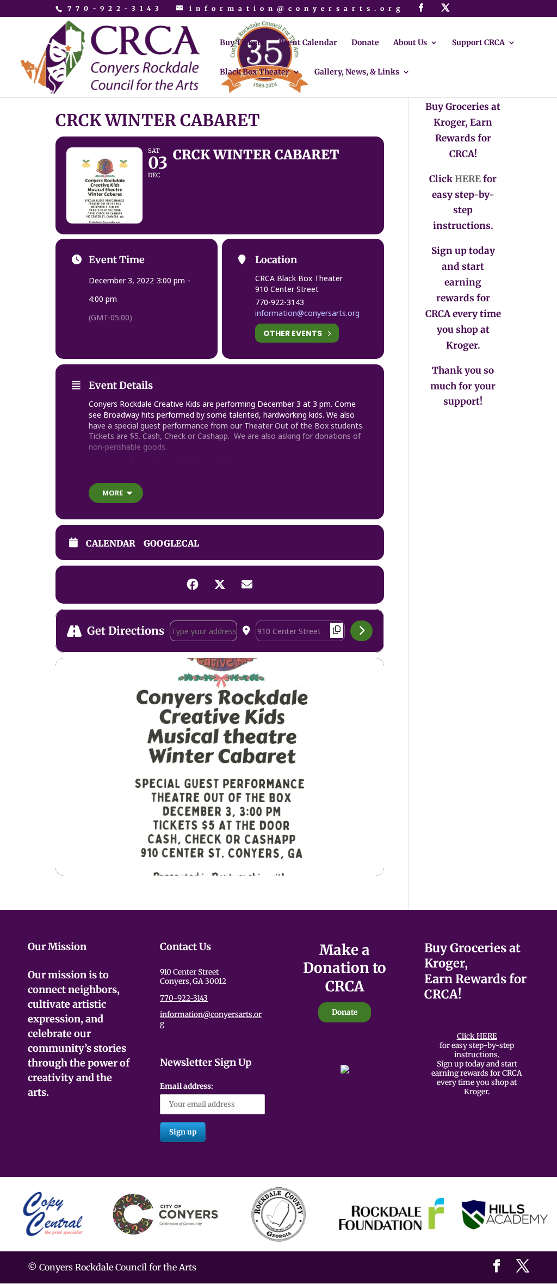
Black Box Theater (254, 72)
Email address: (186, 1086)
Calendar (110, 543)
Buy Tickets (242, 43)
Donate (365, 43)
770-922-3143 (115, 8)
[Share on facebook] (192, 584)
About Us (410, 43)
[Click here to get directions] (361, 631)
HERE (468, 179)
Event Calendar (307, 43)
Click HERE (477, 1036)
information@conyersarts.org (307, 313)
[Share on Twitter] (219, 584)
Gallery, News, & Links (356, 72)
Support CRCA (478, 43)
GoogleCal (171, 543)
